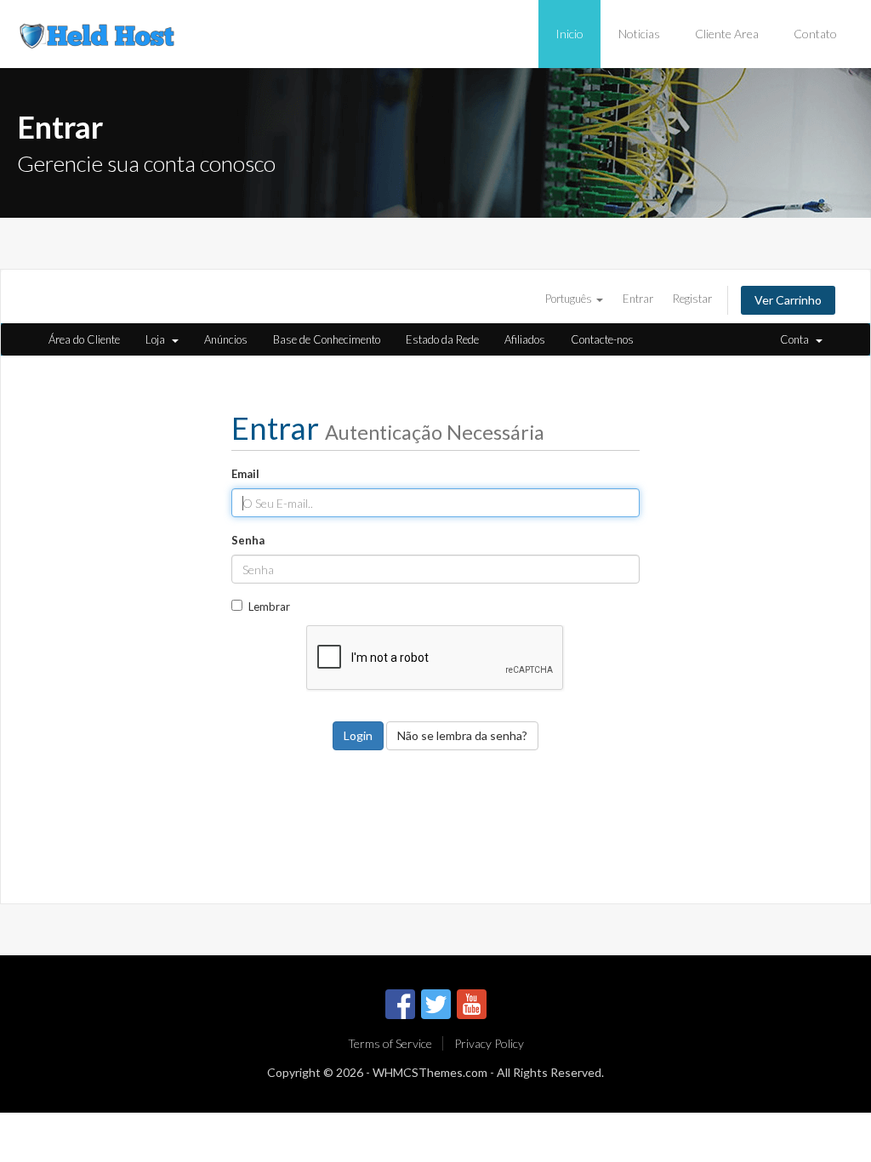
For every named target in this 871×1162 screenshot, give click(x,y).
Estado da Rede (442, 339)
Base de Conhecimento (326, 339)
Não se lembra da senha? (462, 735)
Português (570, 298)
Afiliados (524, 339)
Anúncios (226, 339)
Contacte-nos (602, 339)
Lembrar (269, 606)
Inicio (569, 33)
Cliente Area (727, 33)
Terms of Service (390, 1043)
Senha (248, 540)
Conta (797, 339)
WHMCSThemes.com (430, 1072)
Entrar (638, 298)
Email (245, 474)
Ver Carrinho (788, 300)
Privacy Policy (489, 1043)
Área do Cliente (84, 339)
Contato (815, 33)
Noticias (639, 33)
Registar (692, 298)
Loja (157, 339)
